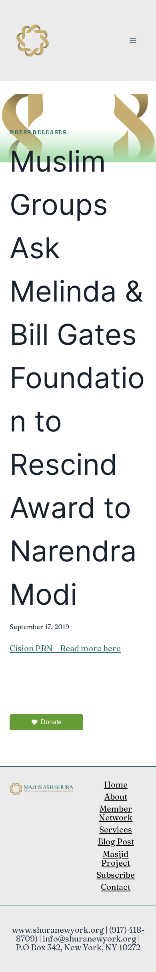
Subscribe (115, 875)
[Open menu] (132, 40)
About (115, 797)
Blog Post (116, 841)
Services (115, 829)
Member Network (115, 813)
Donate (51, 722)
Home (116, 785)
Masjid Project (115, 858)
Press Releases (38, 132)
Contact (115, 887)
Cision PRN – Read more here (65, 648)
